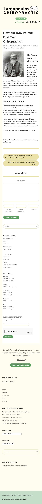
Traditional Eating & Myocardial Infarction (14, 423)
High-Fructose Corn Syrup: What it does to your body (22, 163)
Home (4, 389)
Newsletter (6, 259)
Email (20, 210)
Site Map (5, 401)
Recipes (5, 262)
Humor (5, 251)
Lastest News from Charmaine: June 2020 (14, 466)
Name (8, 210)
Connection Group (21, 499)
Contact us (19, 22)
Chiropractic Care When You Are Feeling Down (16, 412)
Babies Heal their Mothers (10, 420)
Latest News (6, 257)
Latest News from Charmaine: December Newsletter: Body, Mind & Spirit (18, 157)
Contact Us (5, 395)
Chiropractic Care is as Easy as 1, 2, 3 (12, 417)
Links (3, 398)
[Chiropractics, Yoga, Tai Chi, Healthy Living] (21, 9)
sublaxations (7, 142)
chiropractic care (14, 140)
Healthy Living (7, 249)
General (5, 241)
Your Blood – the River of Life (11, 415)
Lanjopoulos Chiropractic (29, 46)
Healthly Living (7, 246)
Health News (6, 244)
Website (33, 209)
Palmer (35, 140)
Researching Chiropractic (10, 264)
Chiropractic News (8, 48)
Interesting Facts (19, 48)
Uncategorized (7, 267)
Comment (21, 181)
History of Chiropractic (26, 140)
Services (4, 392)
